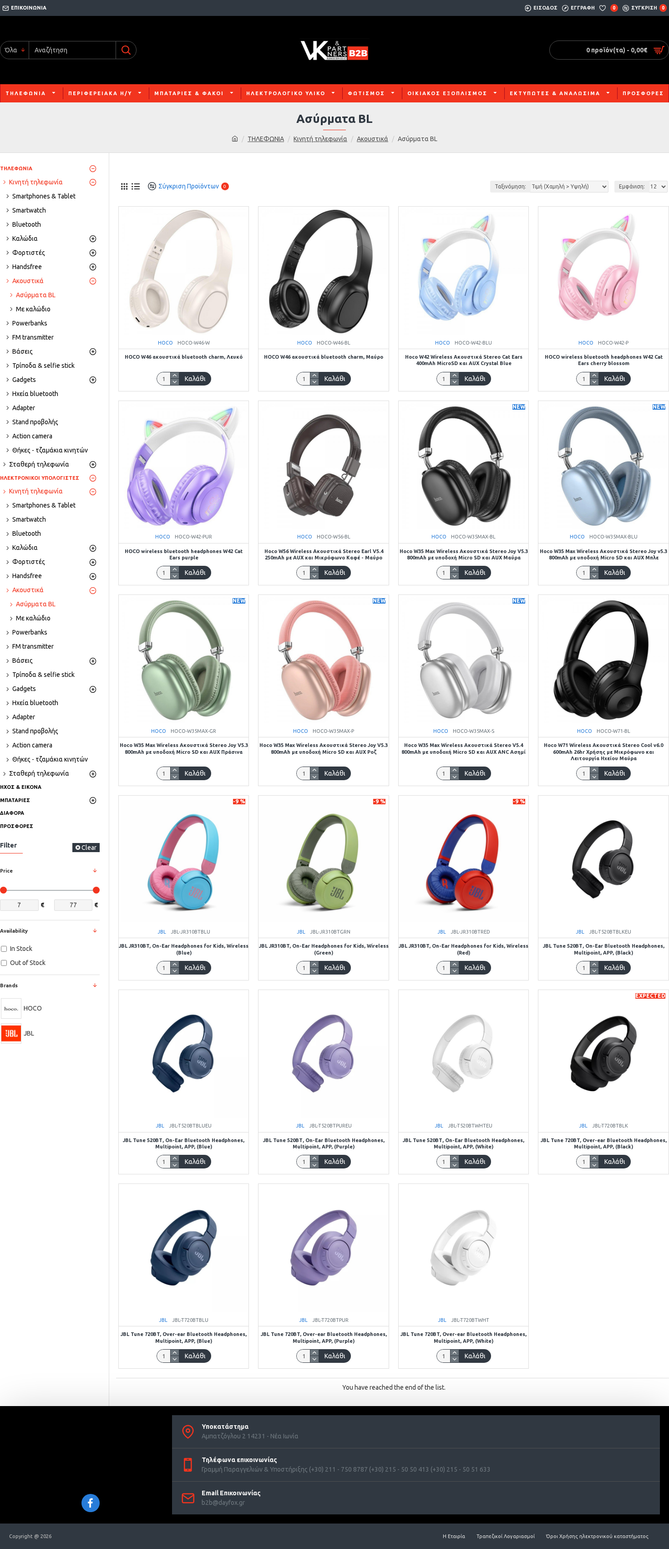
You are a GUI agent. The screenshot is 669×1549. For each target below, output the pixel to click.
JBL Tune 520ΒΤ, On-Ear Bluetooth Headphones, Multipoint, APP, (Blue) (183, 1143)
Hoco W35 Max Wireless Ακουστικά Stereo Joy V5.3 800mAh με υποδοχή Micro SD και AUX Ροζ (323, 748)
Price (6, 871)
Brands (9, 985)
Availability (14, 931)
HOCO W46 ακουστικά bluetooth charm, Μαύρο (323, 357)
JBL (161, 931)
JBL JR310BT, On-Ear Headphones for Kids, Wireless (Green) (323, 949)
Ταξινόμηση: (510, 186)
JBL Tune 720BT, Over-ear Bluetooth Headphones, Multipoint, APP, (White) (463, 1337)
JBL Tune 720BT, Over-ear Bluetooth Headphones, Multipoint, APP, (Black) (604, 1143)
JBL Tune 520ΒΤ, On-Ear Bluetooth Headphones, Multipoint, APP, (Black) (603, 949)
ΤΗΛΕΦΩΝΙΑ (266, 138)
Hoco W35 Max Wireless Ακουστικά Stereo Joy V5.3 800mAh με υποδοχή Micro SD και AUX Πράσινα (184, 748)
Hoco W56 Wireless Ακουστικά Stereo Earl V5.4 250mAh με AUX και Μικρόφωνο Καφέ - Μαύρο (323, 554)
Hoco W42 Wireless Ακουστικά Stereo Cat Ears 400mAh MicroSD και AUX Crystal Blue (463, 360)
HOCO (165, 342)
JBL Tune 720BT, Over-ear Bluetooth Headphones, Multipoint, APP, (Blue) (184, 1337)
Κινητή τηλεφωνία (320, 138)
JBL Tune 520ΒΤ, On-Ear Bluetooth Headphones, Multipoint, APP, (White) (463, 1143)
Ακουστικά (372, 138)
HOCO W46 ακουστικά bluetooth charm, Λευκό (184, 357)
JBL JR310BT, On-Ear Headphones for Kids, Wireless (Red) (463, 949)
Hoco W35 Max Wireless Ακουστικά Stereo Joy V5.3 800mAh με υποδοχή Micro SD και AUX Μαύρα (464, 554)
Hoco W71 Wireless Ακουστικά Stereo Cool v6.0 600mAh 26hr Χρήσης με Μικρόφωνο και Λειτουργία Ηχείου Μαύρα (603, 751)
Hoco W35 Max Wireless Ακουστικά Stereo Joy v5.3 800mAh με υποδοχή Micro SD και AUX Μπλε (603, 554)
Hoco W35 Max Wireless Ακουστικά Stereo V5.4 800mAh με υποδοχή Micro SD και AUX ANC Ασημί (463, 748)
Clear (88, 847)
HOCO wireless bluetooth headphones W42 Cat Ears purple (184, 554)
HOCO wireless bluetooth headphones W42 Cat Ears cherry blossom (604, 360)
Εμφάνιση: (632, 186)
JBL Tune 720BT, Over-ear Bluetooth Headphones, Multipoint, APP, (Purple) (324, 1337)
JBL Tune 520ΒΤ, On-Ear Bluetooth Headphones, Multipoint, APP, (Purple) (324, 1143)
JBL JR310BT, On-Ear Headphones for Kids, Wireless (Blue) (183, 949)
